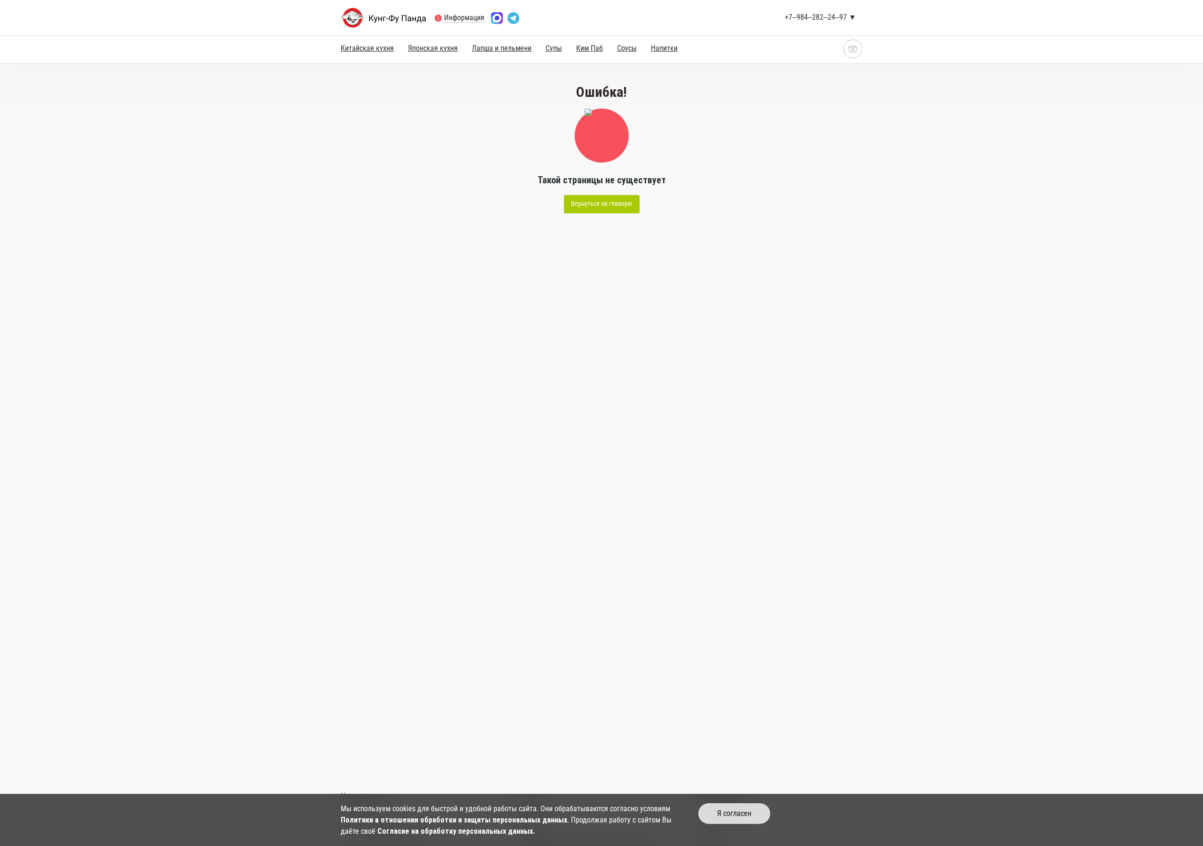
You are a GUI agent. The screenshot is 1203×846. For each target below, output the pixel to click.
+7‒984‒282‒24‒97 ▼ (820, 17)
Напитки (664, 48)
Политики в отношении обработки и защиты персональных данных (454, 819)
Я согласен (734, 813)
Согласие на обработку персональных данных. (456, 831)
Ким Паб (589, 48)
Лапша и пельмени (501, 48)
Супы (554, 48)
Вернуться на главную (601, 203)
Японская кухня (433, 48)
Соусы (627, 48)
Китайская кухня (367, 48)
